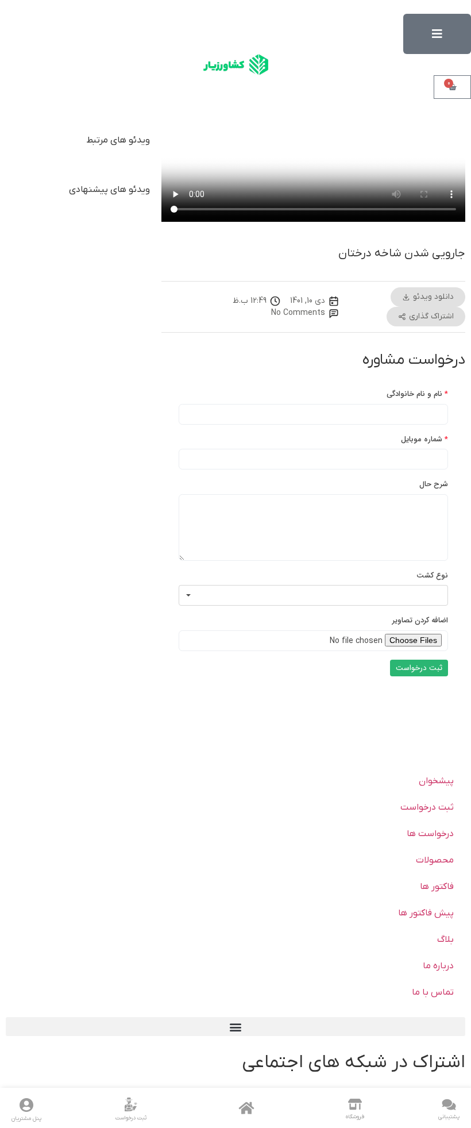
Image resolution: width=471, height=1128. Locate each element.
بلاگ (445, 939)
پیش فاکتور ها (426, 913)
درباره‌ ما (438, 966)
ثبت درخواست (427, 807)
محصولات (435, 860)
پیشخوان (436, 781)
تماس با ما (433, 992)
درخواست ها (430, 834)
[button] (235, 1026)
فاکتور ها (437, 886)
